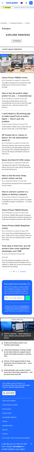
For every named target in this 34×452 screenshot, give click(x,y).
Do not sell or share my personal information (16, 438)
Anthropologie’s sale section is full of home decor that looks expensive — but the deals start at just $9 (18, 372)
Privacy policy (6, 409)
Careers (4, 421)
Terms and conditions (9, 400)
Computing (3, 23)
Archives (23, 271)
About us (5, 429)
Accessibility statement (9, 417)
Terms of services (23, 305)
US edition (17, 446)
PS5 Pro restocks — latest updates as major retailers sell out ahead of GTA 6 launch (17, 336)
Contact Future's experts (10, 405)
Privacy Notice (24, 307)
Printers (27, 23)
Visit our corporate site (16, 387)
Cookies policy (7, 413)
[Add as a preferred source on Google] (8, 393)
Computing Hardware (16, 23)
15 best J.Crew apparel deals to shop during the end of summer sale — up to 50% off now (18, 363)
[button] (31, 3)
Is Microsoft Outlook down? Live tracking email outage (15, 344)
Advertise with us (7, 425)
